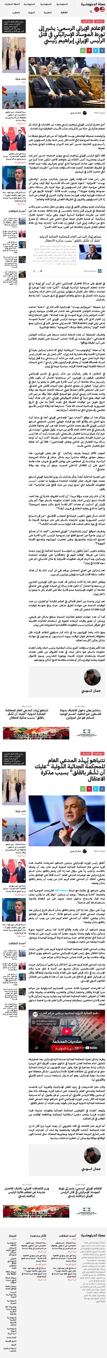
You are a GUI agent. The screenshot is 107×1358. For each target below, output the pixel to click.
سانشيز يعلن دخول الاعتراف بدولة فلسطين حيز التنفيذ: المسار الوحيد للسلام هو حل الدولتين (80, 714)
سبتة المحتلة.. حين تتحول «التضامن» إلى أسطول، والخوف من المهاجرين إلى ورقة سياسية (15, 116)
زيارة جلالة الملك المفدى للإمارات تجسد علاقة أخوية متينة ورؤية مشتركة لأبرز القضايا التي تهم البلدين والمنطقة (14, 26)
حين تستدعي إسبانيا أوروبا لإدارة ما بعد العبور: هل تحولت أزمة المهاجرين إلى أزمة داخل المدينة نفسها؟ (10, 262)
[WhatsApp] (83, 50)
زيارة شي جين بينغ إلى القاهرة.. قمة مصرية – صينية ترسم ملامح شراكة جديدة (14, 156)
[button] (91, 12)
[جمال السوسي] (85, 113)
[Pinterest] (89, 50)
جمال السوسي (75, 113)
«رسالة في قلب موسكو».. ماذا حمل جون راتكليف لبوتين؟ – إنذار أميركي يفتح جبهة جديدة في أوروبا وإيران (14, 196)
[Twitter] (96, 50)
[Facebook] (102, 50)
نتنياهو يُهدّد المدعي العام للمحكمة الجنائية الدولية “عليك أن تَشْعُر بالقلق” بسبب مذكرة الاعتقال (26, 714)
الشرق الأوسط (20, 162)
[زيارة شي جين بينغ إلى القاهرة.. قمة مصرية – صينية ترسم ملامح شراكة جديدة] (14, 139)
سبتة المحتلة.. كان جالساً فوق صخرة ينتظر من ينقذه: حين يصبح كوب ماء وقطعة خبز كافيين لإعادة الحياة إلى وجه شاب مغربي (10, 278)
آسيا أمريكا (21, 123)
